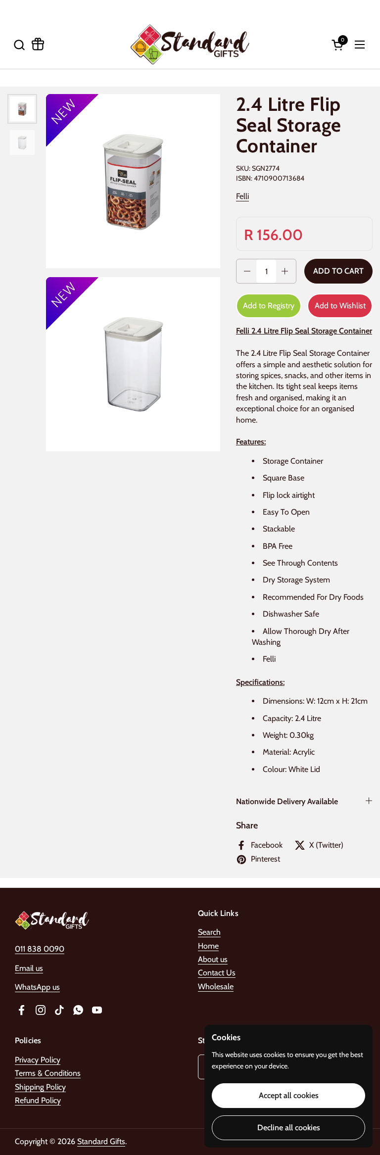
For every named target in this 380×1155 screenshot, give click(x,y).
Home (208, 946)
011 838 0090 (39, 949)
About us (213, 959)
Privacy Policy (37, 1059)
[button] (19, 45)
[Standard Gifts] (190, 44)
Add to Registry (268, 305)
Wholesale (216, 986)
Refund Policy (38, 1100)
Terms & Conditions (48, 1073)
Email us (29, 968)
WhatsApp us (37, 987)
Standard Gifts (101, 1141)
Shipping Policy (40, 1087)
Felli (242, 196)
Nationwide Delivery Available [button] (287, 801)
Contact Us (217, 972)
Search (209, 932)
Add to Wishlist (340, 305)
